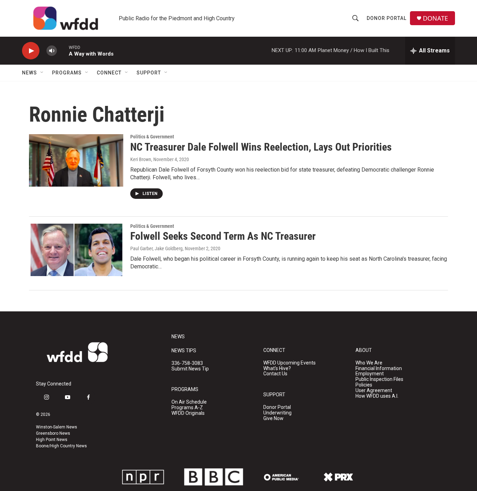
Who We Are (368, 363)
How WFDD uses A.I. (376, 396)
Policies (363, 385)
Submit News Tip (190, 368)
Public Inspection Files (379, 379)
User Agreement (373, 390)
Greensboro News (53, 433)
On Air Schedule (189, 402)
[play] (30, 51)
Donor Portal (386, 18)
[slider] (63, 50)
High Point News (51, 439)
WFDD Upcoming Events (289, 363)
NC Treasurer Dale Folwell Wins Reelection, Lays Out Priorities (261, 147)
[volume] (52, 51)
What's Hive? (277, 368)
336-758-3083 (187, 363)
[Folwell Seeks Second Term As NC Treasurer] (76, 250)
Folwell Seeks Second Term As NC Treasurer (223, 236)
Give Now (273, 418)
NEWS (178, 336)
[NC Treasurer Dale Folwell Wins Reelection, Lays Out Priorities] (76, 160)
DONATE (435, 18)
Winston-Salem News (56, 427)
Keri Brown (140, 159)
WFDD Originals (188, 413)
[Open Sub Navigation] (42, 72)
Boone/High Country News (61, 445)
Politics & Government (152, 136)
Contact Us (275, 373)
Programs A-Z (187, 407)
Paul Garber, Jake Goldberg (156, 248)
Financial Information (378, 368)
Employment (369, 373)
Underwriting (277, 413)
